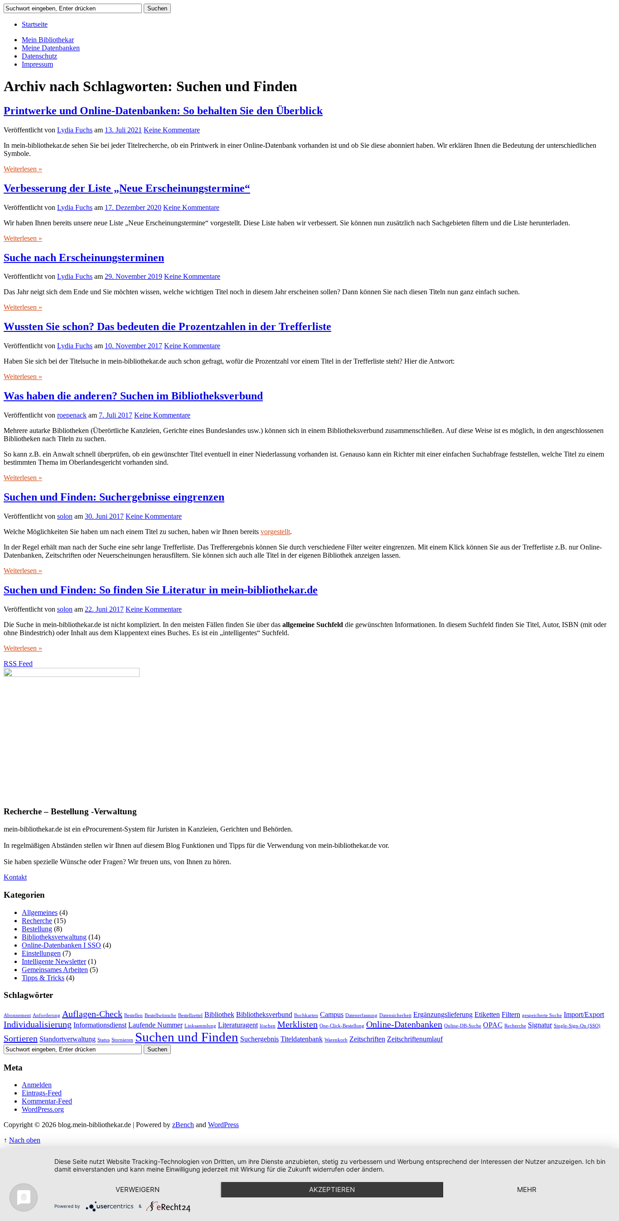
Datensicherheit (395, 1015)
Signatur (540, 1025)
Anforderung (46, 1015)
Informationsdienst (99, 1025)
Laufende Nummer (155, 1025)
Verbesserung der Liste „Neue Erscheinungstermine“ (127, 188)
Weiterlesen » (23, 169)
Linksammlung (200, 1025)
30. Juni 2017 (104, 516)
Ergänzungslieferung (443, 1015)
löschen (268, 1025)
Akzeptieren (332, 1189)
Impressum (37, 64)
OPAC (493, 1025)
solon (65, 516)
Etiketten (487, 1015)
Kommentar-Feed (47, 1101)
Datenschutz (39, 56)
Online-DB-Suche (462, 1025)
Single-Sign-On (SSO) (577, 1025)
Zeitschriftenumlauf (415, 1039)
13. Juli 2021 (123, 130)
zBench (183, 1125)
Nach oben (24, 1140)
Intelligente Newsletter (54, 961)
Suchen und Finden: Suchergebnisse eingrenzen (114, 497)
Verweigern (138, 1189)
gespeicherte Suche (542, 1015)
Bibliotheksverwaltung (54, 937)
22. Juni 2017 (104, 609)
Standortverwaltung (67, 1039)
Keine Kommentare (172, 130)
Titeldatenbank (301, 1039)
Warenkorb (336, 1039)
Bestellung (37, 929)
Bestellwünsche (160, 1015)
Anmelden (37, 1085)
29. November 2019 (133, 276)
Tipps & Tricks (43, 978)
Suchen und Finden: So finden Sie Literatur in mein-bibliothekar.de (161, 590)
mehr (527, 1189)
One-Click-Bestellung (341, 1025)
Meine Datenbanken (51, 48)
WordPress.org (43, 1109)
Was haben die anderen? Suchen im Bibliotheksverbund (133, 396)
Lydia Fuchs (74, 130)
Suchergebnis (259, 1039)
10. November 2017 (133, 346)
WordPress (223, 1125)
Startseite (35, 24)
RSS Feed (18, 663)
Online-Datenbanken (404, 1024)
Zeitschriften (367, 1039)
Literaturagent (238, 1025)
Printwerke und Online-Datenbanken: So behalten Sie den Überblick (163, 111)
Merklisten (297, 1024)
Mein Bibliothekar (48, 40)
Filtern (511, 1015)
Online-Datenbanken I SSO (61, 945)
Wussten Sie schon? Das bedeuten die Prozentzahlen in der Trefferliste (167, 326)
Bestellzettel (190, 1015)
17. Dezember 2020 (133, 207)
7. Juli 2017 (115, 415)
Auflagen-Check (92, 1014)
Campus (331, 1015)
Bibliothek (219, 1015)
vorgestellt (275, 531)
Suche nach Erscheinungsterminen (84, 257)
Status (103, 1039)
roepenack (72, 415)
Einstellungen (41, 953)
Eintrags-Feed (42, 1093)
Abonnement (17, 1015)
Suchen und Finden (186, 1037)
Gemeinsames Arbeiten (55, 969)
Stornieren (122, 1039)
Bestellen (133, 1015)
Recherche (37, 920)
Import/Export (584, 1015)
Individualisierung (38, 1024)
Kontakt (15, 877)
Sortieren (21, 1038)
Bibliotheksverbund (264, 1015)
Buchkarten (306, 1015)
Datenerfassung (361, 1015)
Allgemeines (40, 912)
